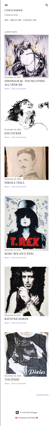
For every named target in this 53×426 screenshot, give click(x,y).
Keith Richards (16, 319)
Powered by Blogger (29, 412)
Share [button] (7, 89)
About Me (15, 20)
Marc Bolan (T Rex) (19, 253)
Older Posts (42, 395)
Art (6, 20)
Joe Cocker (13, 133)
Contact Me (29, 20)
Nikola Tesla (14, 182)
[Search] (46, 4)
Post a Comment (18, 89)
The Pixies (12, 379)
